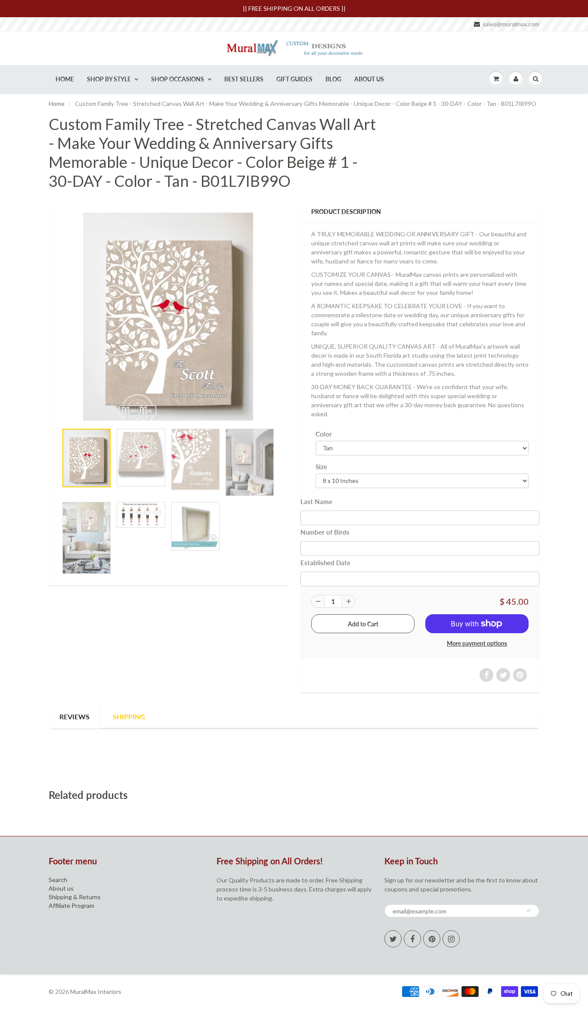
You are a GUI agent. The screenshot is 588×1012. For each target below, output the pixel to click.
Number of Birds (325, 532)
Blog (333, 79)
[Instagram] (451, 938)
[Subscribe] (529, 910)
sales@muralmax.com (511, 24)
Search (58, 879)
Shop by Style (109, 79)
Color (324, 434)
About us (61, 888)
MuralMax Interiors (95, 991)
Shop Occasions (177, 79)
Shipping (129, 716)
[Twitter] (393, 938)
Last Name (316, 501)
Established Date (325, 562)
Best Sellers (243, 79)
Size (321, 466)
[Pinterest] (431, 938)
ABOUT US (369, 79)
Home (65, 79)
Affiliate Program (71, 905)
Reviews (74, 716)
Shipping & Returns (75, 897)
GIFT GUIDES (294, 79)
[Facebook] (412, 938)
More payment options (477, 643)
